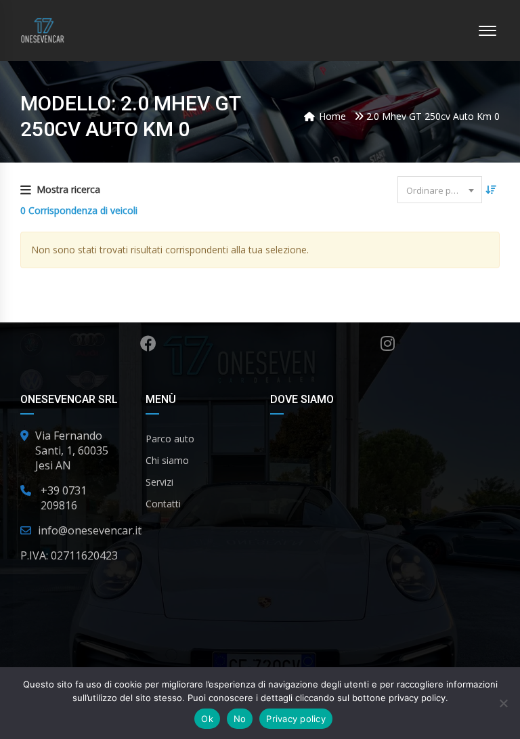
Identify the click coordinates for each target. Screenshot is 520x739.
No (240, 718)
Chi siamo (167, 460)
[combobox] (439, 189)
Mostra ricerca (68, 189)
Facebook (148, 343)
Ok (207, 718)
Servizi (159, 482)
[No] (503, 703)
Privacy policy (296, 718)
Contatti (163, 503)
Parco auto (170, 438)
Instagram (388, 343)
